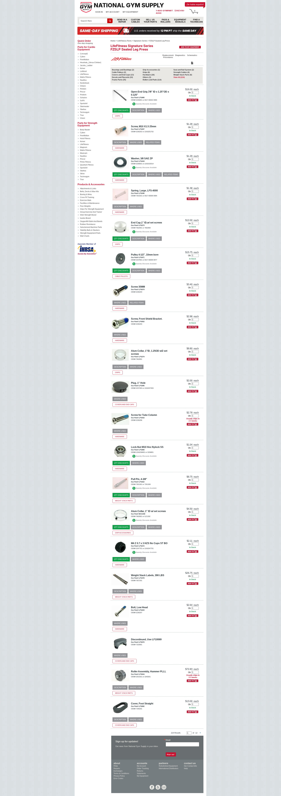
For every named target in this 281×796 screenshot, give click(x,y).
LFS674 (141, 289)
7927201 (139, 580)
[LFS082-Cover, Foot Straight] (120, 714)
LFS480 (141, 97)
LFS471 (141, 257)
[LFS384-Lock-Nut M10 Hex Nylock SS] (120, 458)
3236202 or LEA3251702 (145, 131)
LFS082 (141, 706)
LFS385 (141, 386)
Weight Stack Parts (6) (182, 75)
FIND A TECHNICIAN (196, 21)
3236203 (139, 324)
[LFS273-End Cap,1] (120, 233)
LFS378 (141, 578)
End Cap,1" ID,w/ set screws (146, 222)
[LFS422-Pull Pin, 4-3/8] (120, 490)
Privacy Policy (119, 776)
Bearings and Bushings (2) (123, 70)
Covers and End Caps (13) (123, 75)
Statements (141, 773)
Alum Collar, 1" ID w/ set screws (148, 511)
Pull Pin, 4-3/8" (139, 479)
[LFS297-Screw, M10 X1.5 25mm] (120, 137)
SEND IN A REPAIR (122, 21)
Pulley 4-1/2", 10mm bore (145, 254)
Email (168, 740)
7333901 (139, 644)
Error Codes (118, 778)
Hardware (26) (149, 75)
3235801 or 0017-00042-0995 (146, 100)
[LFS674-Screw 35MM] (120, 298)
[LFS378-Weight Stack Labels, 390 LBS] (120, 586)
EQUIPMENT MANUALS (180, 21)
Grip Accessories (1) (151, 70)
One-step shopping (85, 43)
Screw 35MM (138, 286)
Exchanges (118, 771)
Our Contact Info (190, 766)
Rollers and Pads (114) (152, 80)
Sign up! (171, 754)
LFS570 (141, 642)
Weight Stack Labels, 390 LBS (147, 575)
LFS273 (141, 225)
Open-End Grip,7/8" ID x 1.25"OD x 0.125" (150, 93)
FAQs (116, 766)
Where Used (154, 110)
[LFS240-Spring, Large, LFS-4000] (120, 201)
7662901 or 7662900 (143, 228)
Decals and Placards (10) (122, 77)
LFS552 (141, 321)
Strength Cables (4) (181, 72)
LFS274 (141, 357)
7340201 (139, 709)
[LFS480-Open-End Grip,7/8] (120, 103)
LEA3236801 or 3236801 (145, 452)
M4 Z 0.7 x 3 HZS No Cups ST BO (149, 543)
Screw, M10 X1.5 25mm (143, 126)
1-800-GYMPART (164, 10)
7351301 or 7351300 (143, 484)
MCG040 (142, 514)
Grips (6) (146, 72)
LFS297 (141, 129)
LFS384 (141, 450)
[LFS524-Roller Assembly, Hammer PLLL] (120, 682)
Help (186, 768)
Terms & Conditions (121, 773)
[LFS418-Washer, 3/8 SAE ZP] (120, 169)
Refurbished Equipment (168, 766)
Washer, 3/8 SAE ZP (142, 158)
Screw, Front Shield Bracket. (146, 319)
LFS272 (141, 546)
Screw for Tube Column (144, 415)
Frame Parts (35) (119, 80)
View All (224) (179, 77)
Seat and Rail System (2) (183, 70)
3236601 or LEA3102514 (145, 164)
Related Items (153, 142)
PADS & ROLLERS (165, 21)
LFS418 (141, 161)
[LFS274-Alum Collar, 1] (120, 362)
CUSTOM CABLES (135, 21)
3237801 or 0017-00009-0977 (146, 260)
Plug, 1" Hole (138, 383)
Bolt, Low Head (139, 607)
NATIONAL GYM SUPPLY (129, 5)
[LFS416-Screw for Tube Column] (120, 426)
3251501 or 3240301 (143, 677)
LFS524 (141, 674)
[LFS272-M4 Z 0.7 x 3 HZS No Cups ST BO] (120, 554)
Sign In (99, 12)
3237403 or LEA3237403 (145, 388)
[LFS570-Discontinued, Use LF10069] (120, 650)
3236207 (139, 612)
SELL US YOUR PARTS (150, 21)
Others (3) (147, 77)
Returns (140, 771)
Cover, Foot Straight (142, 703)
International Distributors (168, 768)
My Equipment (130, 12)
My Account (113, 12)
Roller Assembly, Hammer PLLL (148, 671)
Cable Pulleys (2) (119, 72)
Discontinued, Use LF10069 (146, 639)
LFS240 (141, 193)
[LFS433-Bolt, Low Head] (120, 618)
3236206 (139, 420)
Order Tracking (143, 768)
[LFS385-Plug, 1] (120, 394)
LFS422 (141, 482)
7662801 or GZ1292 (143, 516)
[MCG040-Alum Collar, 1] (120, 522)
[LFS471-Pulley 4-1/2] (120, 266)
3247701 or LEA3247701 (145, 548)
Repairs (117, 768)
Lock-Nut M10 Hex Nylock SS (147, 447)
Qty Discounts (121, 110)
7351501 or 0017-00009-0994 (146, 196)
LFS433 (141, 610)
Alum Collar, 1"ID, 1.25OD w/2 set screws (149, 352)
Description (138, 110)
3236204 (139, 292)
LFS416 (141, 418)
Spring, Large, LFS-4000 (144, 190)
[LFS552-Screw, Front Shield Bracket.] (120, 330)
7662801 (139, 359)
